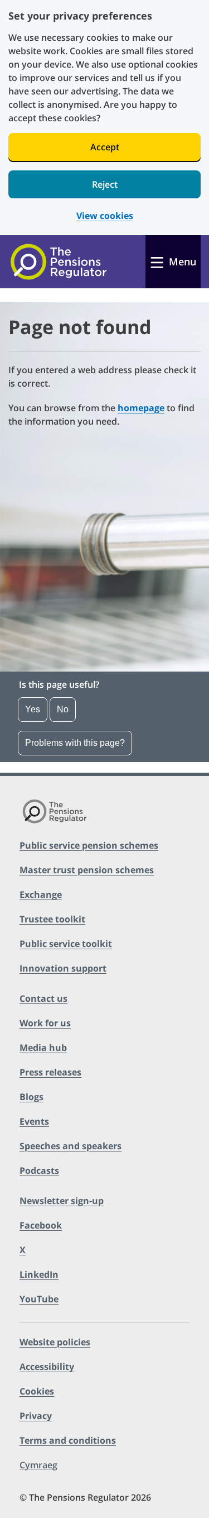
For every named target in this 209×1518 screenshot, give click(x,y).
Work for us (45, 1023)
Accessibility (47, 1366)
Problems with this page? (75, 743)
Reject (105, 184)
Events (34, 1121)
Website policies (55, 1342)
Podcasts (39, 1170)
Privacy (36, 1416)
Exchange (41, 894)
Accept (104, 147)
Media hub (43, 1047)
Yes (32, 709)
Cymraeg (38, 1465)
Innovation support (63, 968)
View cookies (104, 216)
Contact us (43, 998)
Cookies (37, 1391)
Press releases (50, 1072)
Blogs (31, 1097)
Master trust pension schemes (87, 870)
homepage (141, 408)
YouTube (39, 1299)
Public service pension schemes (89, 845)
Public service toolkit (66, 944)
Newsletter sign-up (62, 1201)
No (63, 709)
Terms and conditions (68, 1440)
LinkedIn (39, 1274)
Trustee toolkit (52, 919)
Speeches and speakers (70, 1146)
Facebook (41, 1225)
